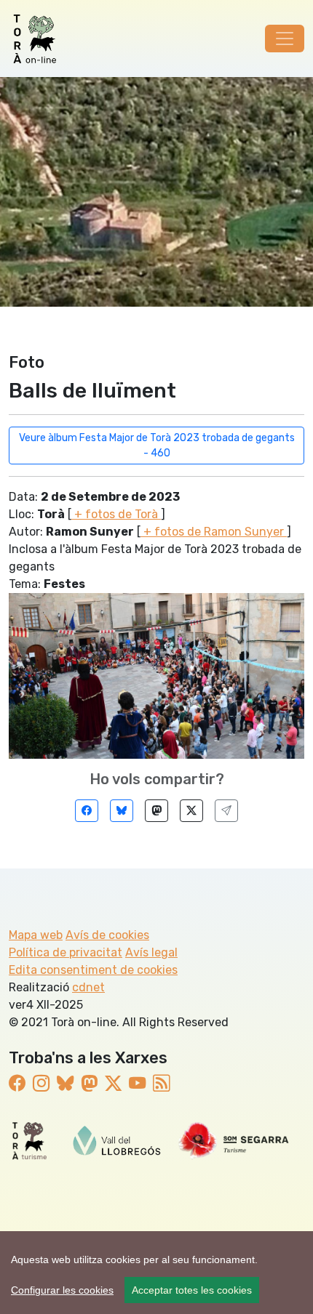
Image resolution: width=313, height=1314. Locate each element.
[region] (156, 1272)
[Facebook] (86, 810)
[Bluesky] (121, 810)
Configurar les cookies (62, 1290)
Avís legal (151, 952)
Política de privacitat (65, 952)
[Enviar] (226, 810)
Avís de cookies (107, 935)
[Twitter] (191, 810)
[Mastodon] (156, 810)
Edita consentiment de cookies (93, 970)
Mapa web (36, 935)
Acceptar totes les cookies (192, 1290)
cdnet (88, 987)
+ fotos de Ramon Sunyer (213, 532)
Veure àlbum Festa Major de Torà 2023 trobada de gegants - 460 (157, 445)
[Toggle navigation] (284, 38)
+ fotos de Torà (116, 514)
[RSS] (161, 1083)
